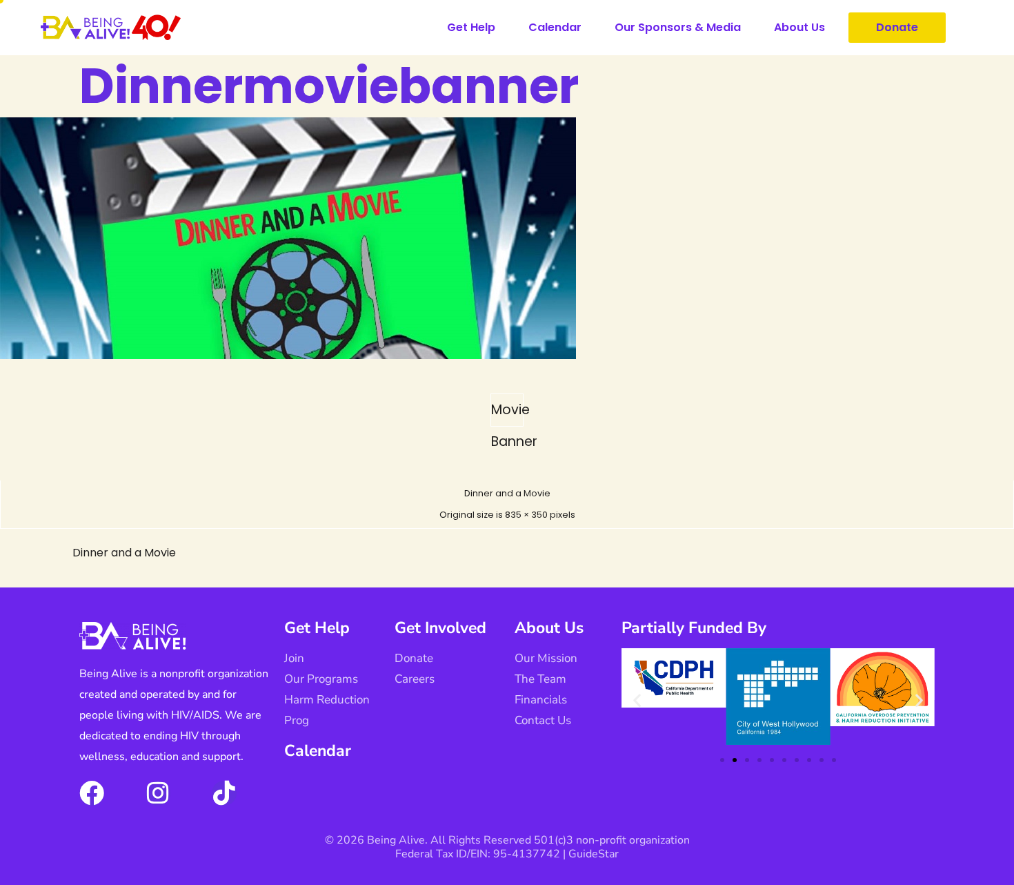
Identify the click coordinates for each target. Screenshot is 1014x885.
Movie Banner (507, 413)
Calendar (554, 27)
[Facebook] (91, 793)
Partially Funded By (694, 628)
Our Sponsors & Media (678, 27)
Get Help (471, 27)
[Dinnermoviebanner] (288, 355)
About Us (799, 27)
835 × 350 (526, 515)
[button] (637, 699)
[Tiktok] (224, 793)
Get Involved (440, 628)
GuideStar (593, 854)
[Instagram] (158, 793)
